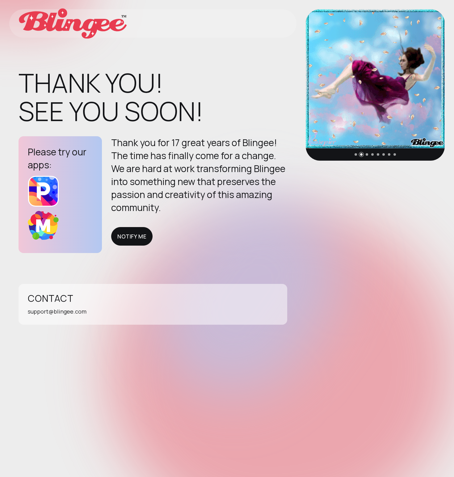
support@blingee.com (57, 311)
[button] (356, 154)
